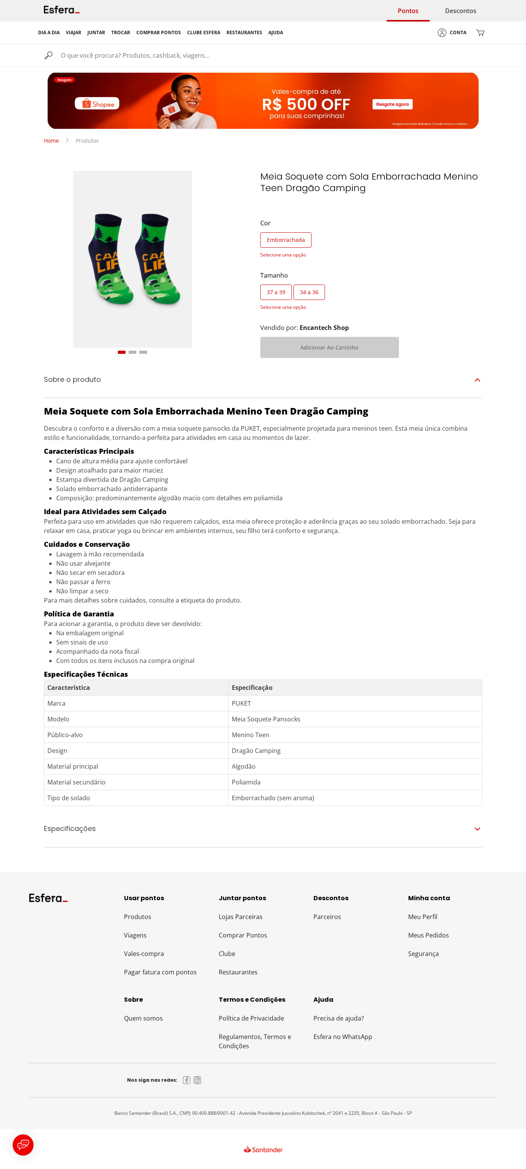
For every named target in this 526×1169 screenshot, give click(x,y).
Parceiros (327, 917)
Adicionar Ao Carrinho (329, 347)
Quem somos (143, 1018)
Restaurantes (238, 972)
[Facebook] (186, 1080)
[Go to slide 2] (132, 352)
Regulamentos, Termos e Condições (255, 1041)
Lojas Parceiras (241, 917)
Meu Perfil (422, 917)
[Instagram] (197, 1080)
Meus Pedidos (428, 935)
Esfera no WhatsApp (342, 1036)
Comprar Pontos (243, 935)
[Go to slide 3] (143, 352)
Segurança (423, 953)
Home (51, 140)
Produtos (137, 917)
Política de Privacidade (251, 1018)
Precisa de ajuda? (338, 1018)
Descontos (460, 11)
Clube (227, 953)
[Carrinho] (480, 32)
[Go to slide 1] (122, 352)
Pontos (408, 11)
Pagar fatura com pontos (160, 972)
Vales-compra (144, 953)
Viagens (135, 935)
